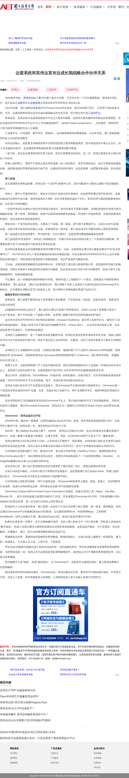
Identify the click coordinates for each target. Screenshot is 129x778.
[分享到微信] (119, 78)
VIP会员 (97, 767)
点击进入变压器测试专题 (20, 674)
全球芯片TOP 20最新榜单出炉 (18, 690)
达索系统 (33, 89)
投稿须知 (14, 762)
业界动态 (38, 49)
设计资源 (62, 7)
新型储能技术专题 (17, 42)
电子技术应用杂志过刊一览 (73, 42)
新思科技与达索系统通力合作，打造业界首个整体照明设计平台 (37, 738)
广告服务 (54, 757)
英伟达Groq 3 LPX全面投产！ (17, 708)
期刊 (121, 7)
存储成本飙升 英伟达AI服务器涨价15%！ (24, 714)
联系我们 (14, 757)
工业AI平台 (72, 89)
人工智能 (26, 49)
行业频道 (96, 7)
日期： (3, 80)
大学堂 (111, 7)
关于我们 (14, 753)
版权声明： (5, 646)
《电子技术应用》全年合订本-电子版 (26, 669)
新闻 (48, 7)
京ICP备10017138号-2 (90, 775)
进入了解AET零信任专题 (20, 38)
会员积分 (97, 762)
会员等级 (97, 757)
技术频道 (79, 7)
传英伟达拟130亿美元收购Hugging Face (23, 702)
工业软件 (52, 89)
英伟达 (15, 89)
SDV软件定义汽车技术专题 (73, 674)
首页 (40, 7)
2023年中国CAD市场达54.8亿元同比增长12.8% (28, 732)
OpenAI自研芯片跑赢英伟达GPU (19, 696)
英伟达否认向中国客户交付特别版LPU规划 (25, 720)
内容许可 (54, 753)
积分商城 (97, 753)
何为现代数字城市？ (70, 669)
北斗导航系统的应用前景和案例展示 (77, 38)
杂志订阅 (54, 762)
